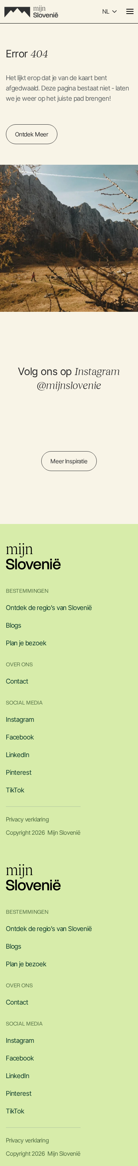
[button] (109, 11)
